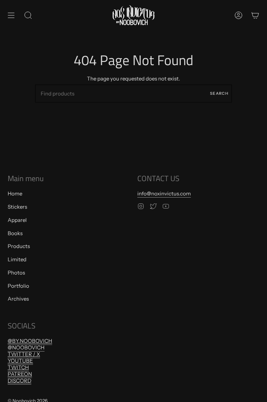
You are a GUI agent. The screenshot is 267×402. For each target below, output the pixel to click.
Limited (17, 259)
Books (15, 233)
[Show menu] (11, 15)
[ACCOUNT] (238, 15)
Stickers (17, 206)
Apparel (17, 220)
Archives (18, 298)
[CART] (255, 15)
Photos (16, 272)
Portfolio (18, 286)
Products (19, 246)
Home (15, 193)
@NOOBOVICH (26, 347)
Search (219, 93)
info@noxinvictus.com (164, 193)
